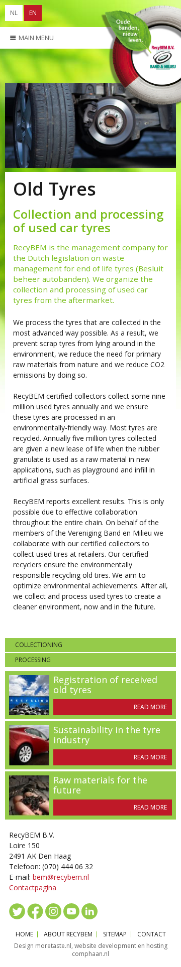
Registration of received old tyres (105, 685)
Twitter (17, 911)
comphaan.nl (90, 953)
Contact (151, 934)
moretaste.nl (53, 945)
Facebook (35, 911)
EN (33, 13)
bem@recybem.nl (61, 877)
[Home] (140, 57)
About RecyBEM (68, 934)
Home (24, 934)
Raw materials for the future (100, 785)
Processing (33, 660)
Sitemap (115, 934)
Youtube (71, 911)
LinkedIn (89, 911)
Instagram (53, 911)
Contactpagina (32, 887)
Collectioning (38, 644)
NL (14, 13)
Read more (150, 707)
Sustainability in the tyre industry (106, 735)
